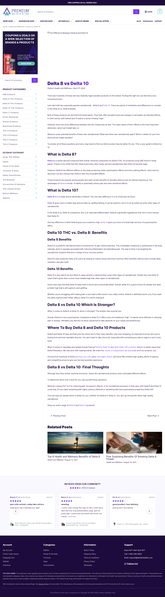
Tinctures (47, 558)
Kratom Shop (46, 21)
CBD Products (9, 94)
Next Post (153, 416)
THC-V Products (10, 144)
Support (158, 21)
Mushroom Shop (26, 21)
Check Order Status (11, 554)
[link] (31, 524)
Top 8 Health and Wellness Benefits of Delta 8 (73, 456)
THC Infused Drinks (12, 189)
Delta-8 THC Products (13, 99)
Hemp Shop (8, 21)
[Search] (136, 11)
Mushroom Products (12, 126)
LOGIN (149, 12)
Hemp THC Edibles (11, 157)
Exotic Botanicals (10, 117)
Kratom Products (10, 122)
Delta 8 (50, 88)
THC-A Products (10, 131)
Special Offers (102, 21)
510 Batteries (9, 180)
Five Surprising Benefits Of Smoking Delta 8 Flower (131, 457)
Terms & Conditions (91, 558)
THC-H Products (10, 135)
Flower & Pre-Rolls (11, 166)
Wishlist (6, 561)
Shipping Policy (90, 554)
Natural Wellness (10, 193)
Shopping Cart (8, 558)
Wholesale (148, 21)
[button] (15, 511)
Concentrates (48, 565)
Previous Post (58, 416)
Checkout (7, 565)
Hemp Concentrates (12, 175)
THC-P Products (10, 140)
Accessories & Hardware (14, 184)
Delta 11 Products (11, 112)
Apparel (6, 198)
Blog (139, 21)
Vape (45, 561)
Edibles (46, 550)
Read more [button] (72, 516)
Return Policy (89, 550)
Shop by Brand (82, 21)
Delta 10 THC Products (13, 108)
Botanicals (64, 21)
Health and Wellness (63, 88)
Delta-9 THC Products (13, 103)
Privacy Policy (89, 561)
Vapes (5, 162)
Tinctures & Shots (11, 171)
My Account (7, 550)
